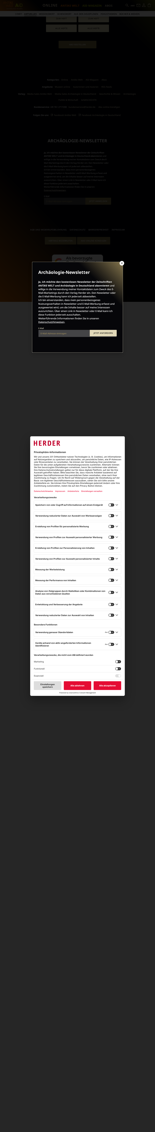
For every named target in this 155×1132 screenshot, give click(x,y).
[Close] (121, 263)
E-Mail (41, 328)
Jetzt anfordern (103, 333)
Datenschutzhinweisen (51, 322)
